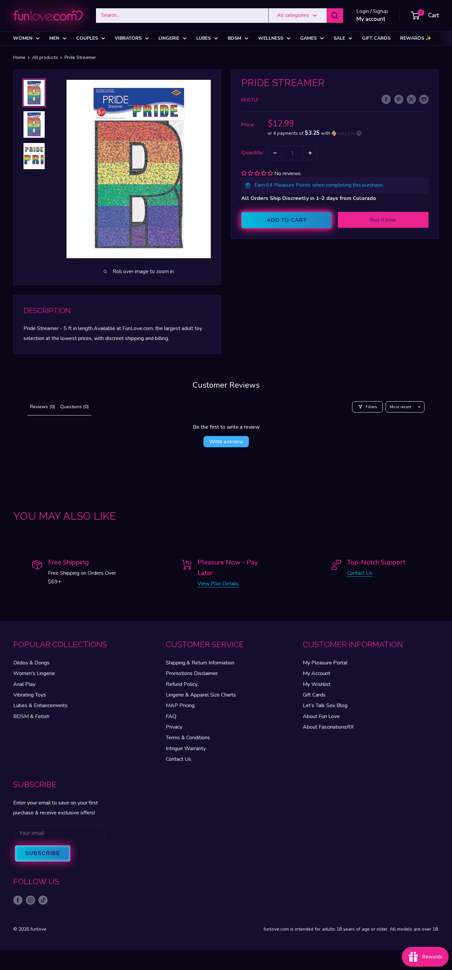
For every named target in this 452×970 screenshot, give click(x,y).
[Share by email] (424, 99)
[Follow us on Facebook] (18, 900)
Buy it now (383, 219)
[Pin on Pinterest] (398, 99)
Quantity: (252, 152)
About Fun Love (321, 716)
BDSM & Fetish (31, 716)
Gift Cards (376, 38)
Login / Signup (372, 11)
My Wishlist (317, 684)
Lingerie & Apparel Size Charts (201, 695)
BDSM (234, 38)
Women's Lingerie (34, 673)
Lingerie (168, 38)
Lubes (203, 38)
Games (308, 38)
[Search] (335, 15)
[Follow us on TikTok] (43, 900)
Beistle (250, 100)
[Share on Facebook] (386, 99)
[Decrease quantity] (275, 153)
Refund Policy (182, 684)
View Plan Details (218, 583)
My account (370, 19)
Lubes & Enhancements (40, 705)
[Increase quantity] (310, 153)
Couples (87, 38)
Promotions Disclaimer (192, 673)
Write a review (226, 441)
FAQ (171, 716)
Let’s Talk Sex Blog (325, 705)
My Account (316, 673)
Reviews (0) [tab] (42, 407)
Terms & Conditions (188, 737)
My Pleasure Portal (325, 662)
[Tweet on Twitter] (411, 99)
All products (45, 57)
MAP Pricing (180, 705)
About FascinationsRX (328, 727)
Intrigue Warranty (186, 748)
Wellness (270, 38)
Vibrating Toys (29, 695)
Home (19, 57)
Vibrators (128, 38)
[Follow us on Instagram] (30, 900)
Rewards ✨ (415, 38)
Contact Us (360, 573)
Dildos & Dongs (31, 662)
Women (22, 38)
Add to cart (287, 220)
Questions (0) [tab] (74, 407)
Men (54, 38)
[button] (348, 133)
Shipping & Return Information (200, 662)
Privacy (174, 727)
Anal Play (24, 684)
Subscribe (42, 853)
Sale (339, 38)
